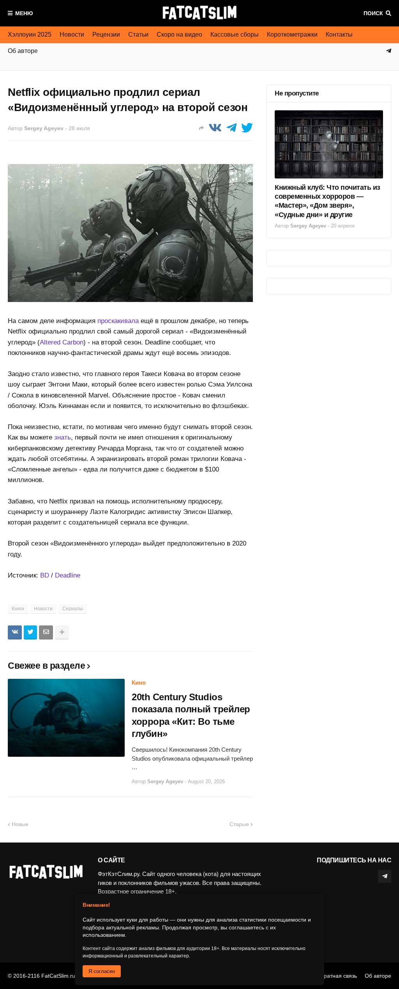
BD (44, 575)
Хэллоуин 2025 (29, 34)
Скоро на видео (179, 34)
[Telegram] (231, 128)
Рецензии (106, 34)
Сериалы (72, 608)
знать (62, 437)
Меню (24, 13)
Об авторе (378, 976)
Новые (20, 824)
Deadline (67, 575)
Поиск (373, 13)
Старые (239, 824)
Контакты (339, 34)
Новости (72, 34)
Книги (18, 608)
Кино (139, 682)
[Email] (46, 632)
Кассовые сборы (234, 34)
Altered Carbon (61, 342)
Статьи (138, 34)
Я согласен (101, 971)
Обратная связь (336, 976)
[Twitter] (247, 128)
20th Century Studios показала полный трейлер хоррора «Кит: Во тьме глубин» (191, 715)
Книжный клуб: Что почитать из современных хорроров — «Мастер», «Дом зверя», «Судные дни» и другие (327, 201)
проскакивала (118, 321)
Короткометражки (292, 34)
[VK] (215, 128)
